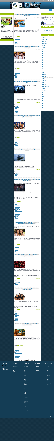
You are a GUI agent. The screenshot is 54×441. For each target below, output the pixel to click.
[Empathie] (19, 187)
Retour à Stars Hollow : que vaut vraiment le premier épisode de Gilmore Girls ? (27, 223)
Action (16, 42)
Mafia (24, 388)
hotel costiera (17, 350)
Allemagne (48, 365)
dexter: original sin (17, 214)
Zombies (25, 411)
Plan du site (18, 0)
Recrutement (14, 0)
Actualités (19, 201)
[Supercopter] (19, 157)
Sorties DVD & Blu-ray (5, 369)
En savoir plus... (38, 35)
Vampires (25, 406)
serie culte (16, 112)
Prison (25, 398)
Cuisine (25, 375)
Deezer (47, 19)
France (16, 76)
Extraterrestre (26, 379)
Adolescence (26, 366)
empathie (16, 216)
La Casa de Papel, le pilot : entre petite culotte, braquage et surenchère (27, 255)
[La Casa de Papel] (19, 264)
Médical (25, 389)
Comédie (16, 145)
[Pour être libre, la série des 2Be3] (19, 296)
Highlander (16, 106)
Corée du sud (48, 374)
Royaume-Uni (49, 383)
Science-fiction (26, 401)
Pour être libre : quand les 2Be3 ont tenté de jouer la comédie (27, 288)
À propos (5, 0)
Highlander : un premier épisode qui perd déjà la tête (27, 82)
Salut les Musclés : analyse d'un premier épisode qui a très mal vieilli (27, 116)
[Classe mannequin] (19, 55)
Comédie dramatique (27, 374)
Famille (25, 380)
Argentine (48, 366)
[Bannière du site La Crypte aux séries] (27, 5)
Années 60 (37, 366)
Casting (14, 371)
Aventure (16, 43)
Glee (2, 28)
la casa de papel (17, 282)
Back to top (51, 416)
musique (16, 320)
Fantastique (16, 107)
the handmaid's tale (18, 209)
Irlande (48, 370)
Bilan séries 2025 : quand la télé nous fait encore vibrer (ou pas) (27, 179)
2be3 (16, 314)
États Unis (16, 250)
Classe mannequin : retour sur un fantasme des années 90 (27, 47)
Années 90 (16, 75)
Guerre (25, 383)
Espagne (16, 284)
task (15, 217)
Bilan (16, 204)
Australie (48, 367)
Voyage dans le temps (27, 407)
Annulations (14, 365)
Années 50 (37, 365)
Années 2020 (38, 374)
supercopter (17, 173)
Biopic (25, 371)
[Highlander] (19, 89)
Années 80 (16, 143)
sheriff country (17, 351)
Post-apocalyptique (26, 397)
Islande (48, 371)
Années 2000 (38, 371)
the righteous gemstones (18, 211)
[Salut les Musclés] (19, 125)
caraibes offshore (17, 39)
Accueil (4, 365)
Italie (47, 380)
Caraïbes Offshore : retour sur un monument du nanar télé (27, 15)
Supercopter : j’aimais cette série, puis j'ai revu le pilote (27, 149)
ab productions (17, 315)
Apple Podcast (51, 19)
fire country (16, 357)
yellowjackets (17, 215)
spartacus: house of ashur (18, 353)
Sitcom (25, 402)
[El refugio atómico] (19, 332)
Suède (47, 384)
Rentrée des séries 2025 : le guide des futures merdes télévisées (27, 324)
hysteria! (16, 210)
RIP (13, 370)
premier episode (17, 73)
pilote (16, 74)
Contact (2, 0)
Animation (25, 367)
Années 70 (37, 367)
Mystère (25, 393)
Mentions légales (9, 0)
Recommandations (20, 345)
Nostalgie (19, 36)
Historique (25, 384)
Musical (25, 392)
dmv (15, 352)
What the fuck (26, 410)
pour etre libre (17, 313)
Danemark (48, 375)
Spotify (45, 19)
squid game (16, 208)
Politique (25, 396)
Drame (25, 376)
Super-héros (25, 405)
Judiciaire (25, 387)
